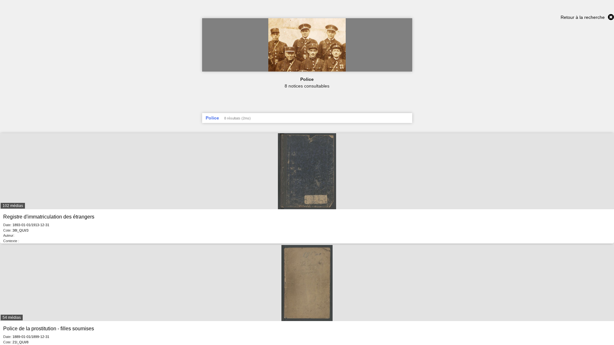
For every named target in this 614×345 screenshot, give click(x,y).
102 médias (13, 205)
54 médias (12, 317)
